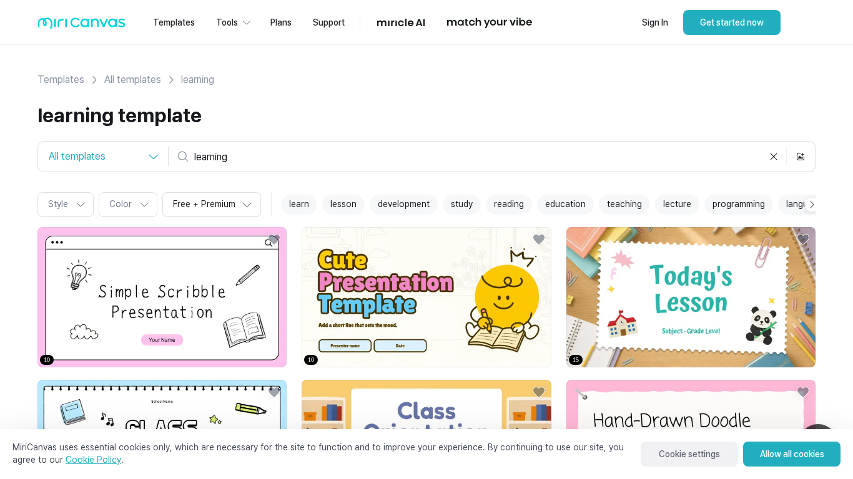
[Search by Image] (800, 156)
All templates (132, 79)
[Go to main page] (81, 26)
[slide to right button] (811, 204)
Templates (60, 79)
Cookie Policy (93, 460)
